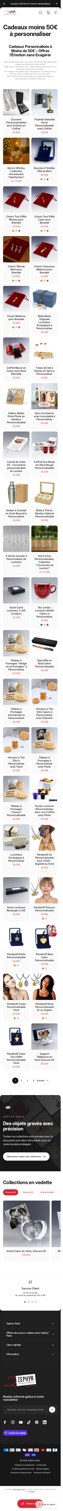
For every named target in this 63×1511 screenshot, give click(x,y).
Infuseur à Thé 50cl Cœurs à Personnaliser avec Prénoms (44, 713)
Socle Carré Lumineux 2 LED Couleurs (16, 610)
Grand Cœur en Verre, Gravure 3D (26, 1251)
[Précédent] (4, 3)
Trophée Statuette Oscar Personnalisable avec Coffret (44, 124)
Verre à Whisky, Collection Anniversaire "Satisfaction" (16, 172)
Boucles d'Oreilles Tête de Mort (44, 169)
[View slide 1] (25, 1302)
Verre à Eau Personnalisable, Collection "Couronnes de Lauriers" (44, 562)
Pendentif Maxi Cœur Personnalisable (44, 957)
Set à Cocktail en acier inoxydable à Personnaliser (44, 416)
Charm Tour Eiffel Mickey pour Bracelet (16, 219)
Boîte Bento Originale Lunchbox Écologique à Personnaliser (44, 322)
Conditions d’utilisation (41, 1473)
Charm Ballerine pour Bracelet (16, 318)
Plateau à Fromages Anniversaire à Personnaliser (16, 713)
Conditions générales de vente (23, 1469)
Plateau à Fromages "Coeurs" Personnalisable (16, 810)
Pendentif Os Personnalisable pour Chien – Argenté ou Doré (44, 859)
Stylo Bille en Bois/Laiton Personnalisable (44, 663)
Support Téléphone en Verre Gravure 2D (44, 1056)
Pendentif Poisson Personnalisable (44, 909)
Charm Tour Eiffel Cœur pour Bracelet (44, 219)
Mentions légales (42, 1469)
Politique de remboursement (21, 1473)
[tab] (10, 1192)
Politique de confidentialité (25, 1465)
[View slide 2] (28, 1302)
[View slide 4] (36, 1302)
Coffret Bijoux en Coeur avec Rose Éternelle (16, 370)
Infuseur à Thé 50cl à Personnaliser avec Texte (16, 762)
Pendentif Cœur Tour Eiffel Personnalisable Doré (16, 1058)
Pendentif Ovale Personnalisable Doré (16, 1007)
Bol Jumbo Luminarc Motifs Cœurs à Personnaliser (44, 612)
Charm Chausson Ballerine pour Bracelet (44, 269)
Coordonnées (41, 1465)
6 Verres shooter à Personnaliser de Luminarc (16, 559)
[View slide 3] (32, 1302)
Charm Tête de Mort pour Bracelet (16, 269)
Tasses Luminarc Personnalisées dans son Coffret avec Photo (44, 810)
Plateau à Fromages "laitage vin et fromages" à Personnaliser (16, 665)
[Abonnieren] (52, 1410)
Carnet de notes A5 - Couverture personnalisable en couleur (16, 466)
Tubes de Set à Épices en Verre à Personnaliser (44, 370)
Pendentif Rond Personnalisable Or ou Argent (44, 1007)
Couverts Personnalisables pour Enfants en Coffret (16, 124)
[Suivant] (56, 3)
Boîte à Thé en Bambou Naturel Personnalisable (44, 513)
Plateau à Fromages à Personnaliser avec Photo (44, 762)
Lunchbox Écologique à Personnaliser (16, 857)
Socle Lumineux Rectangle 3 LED (16, 909)
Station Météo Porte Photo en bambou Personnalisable (16, 418)
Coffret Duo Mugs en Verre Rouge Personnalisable (44, 464)
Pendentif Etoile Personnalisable (16, 956)
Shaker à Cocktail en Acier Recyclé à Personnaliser (16, 513)
